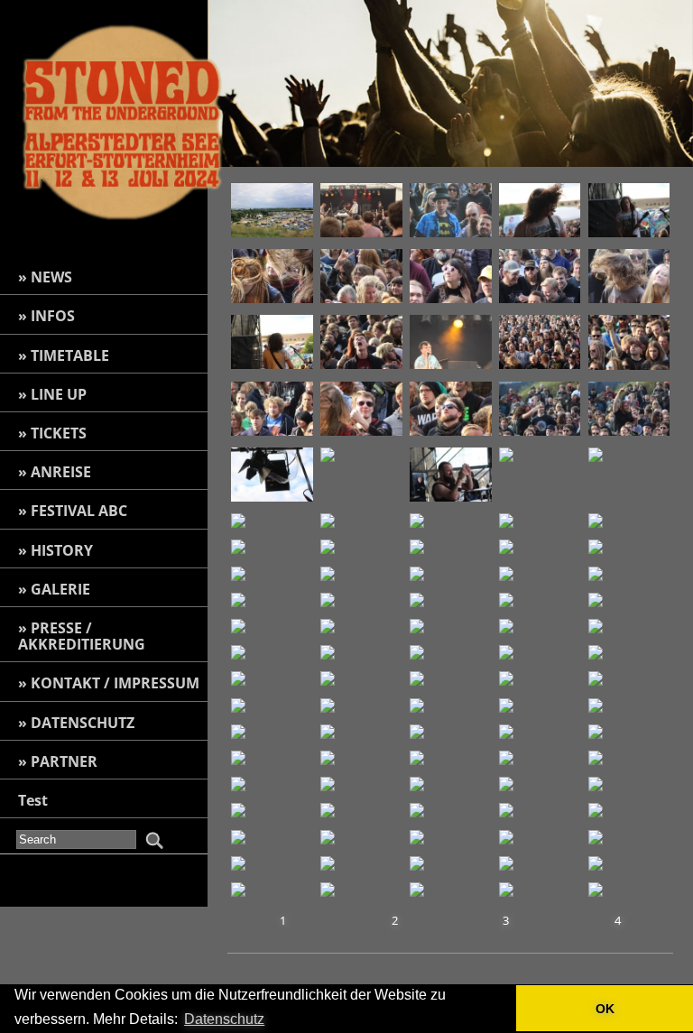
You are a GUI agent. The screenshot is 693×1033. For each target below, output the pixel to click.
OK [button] (605, 1008)
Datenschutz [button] (224, 1019)
